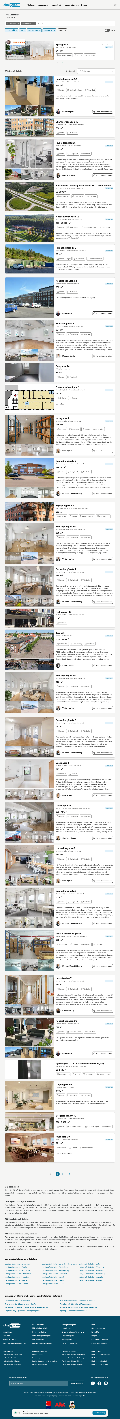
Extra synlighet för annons (73, 1332)
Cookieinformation (65, 1396)
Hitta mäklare (38, 1339)
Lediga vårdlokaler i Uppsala (91, 1277)
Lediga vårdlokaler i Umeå (53, 1277)
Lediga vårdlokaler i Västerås (17, 1280)
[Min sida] (116, 5)
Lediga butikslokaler (39, 1364)
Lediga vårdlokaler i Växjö (53, 1280)
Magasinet (95, 1335)
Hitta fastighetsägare (41, 1335)
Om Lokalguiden (98, 1328)
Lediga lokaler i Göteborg (12, 1358)
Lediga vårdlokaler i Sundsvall (54, 1274)
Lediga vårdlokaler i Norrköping (92, 1280)
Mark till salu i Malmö (99, 1361)
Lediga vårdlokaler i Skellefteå (55, 1267)
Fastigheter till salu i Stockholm (73, 1354)
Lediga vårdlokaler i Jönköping (92, 1274)
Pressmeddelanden (99, 1343)
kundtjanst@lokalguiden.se (14, 1343)
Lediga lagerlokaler (39, 1358)
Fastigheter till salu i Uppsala (72, 1364)
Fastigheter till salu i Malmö (72, 1361)
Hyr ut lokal (66, 1328)
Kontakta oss (96, 1332)
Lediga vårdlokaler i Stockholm (18, 1274)
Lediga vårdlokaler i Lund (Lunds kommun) (60, 1264)
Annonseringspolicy (79, 1396)
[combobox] (75, 23)
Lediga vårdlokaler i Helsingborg (55, 1270)
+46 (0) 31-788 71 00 (11, 1339)
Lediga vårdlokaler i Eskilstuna (92, 1270)
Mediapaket (67, 1339)
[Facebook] (99, 1383)
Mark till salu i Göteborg (100, 1358)
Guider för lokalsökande (42, 1343)
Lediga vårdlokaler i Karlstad (17, 1277)
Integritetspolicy (52, 1396)
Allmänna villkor (40, 1396)
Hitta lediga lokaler (40, 1328)
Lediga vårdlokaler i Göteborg (91, 1267)
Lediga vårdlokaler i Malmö (90, 1264)
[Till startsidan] (12, 5)
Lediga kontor (37, 1354)
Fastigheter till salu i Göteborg (73, 1358)
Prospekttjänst (68, 1335)
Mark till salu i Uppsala (99, 1364)
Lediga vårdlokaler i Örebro (16, 1283)
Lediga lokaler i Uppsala (12, 1364)
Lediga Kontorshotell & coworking (44, 1361)
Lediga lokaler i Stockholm (12, 1354)
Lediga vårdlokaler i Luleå (53, 1283)
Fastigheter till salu (99, 1339)
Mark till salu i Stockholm (100, 1354)
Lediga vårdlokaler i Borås (16, 1267)
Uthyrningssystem (69, 1343)
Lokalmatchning (39, 1332)
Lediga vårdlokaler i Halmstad (17, 1270)
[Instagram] (106, 1383)
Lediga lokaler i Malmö (11, 1361)
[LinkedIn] (93, 1383)
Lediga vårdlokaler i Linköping (17, 1264)
